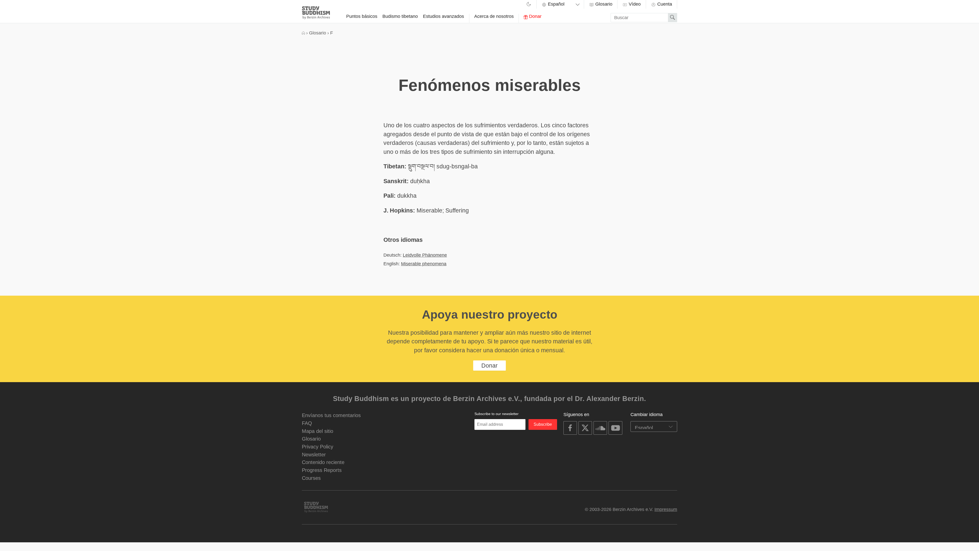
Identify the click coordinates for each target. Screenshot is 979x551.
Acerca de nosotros (494, 16)
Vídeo (634, 4)
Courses (311, 478)
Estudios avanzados (443, 16)
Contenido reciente (323, 462)
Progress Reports (322, 470)
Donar (535, 16)
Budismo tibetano (400, 16)
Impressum (665, 509)
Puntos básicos (361, 16)
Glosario (603, 4)
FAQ (307, 423)
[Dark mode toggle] (528, 5)
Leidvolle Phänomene (425, 255)
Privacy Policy (317, 446)
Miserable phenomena (423, 263)
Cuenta (664, 4)
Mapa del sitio (317, 431)
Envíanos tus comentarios (331, 415)
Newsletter (314, 454)
